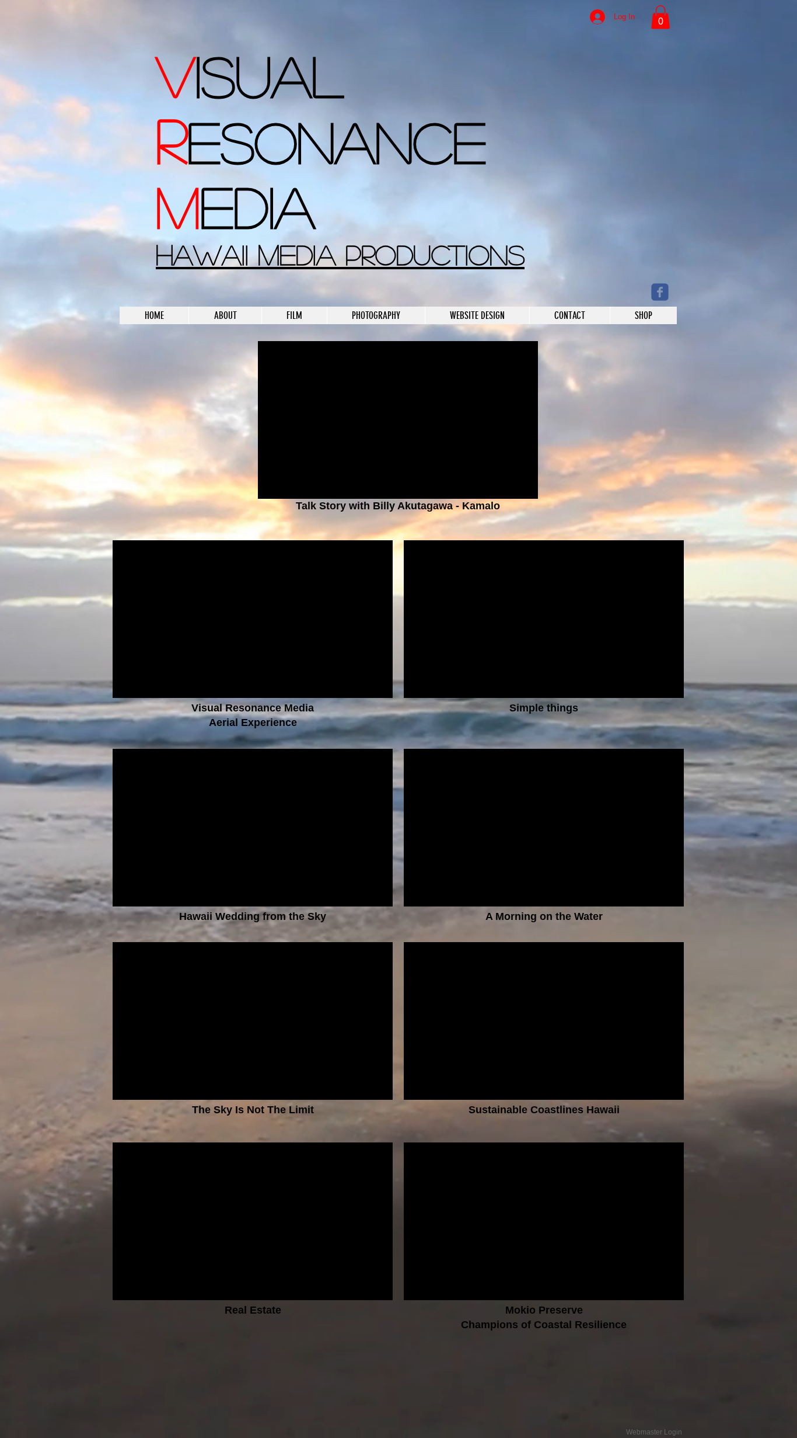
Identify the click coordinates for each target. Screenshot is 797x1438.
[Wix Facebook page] (660, 292)
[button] (660, 17)
